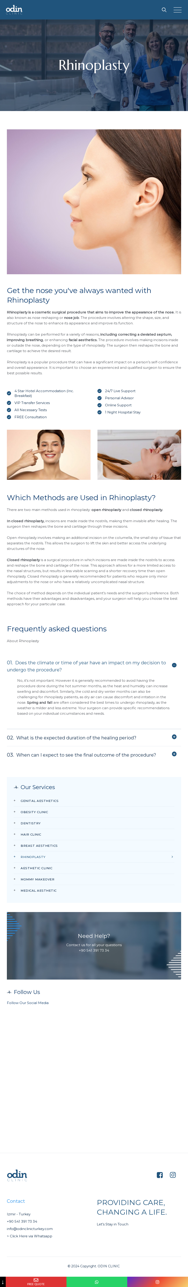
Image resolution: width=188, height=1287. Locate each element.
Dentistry (31, 823)
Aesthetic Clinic (36, 868)
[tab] (94, 666)
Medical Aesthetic (39, 890)
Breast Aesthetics (39, 845)
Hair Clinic (31, 834)
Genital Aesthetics (39, 801)
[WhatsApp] (96, 1282)
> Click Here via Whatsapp (30, 1236)
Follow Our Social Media (28, 1003)
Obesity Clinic (34, 812)
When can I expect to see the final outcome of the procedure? (81, 755)
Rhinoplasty (33, 857)
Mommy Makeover (37, 879)
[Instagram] (157, 1282)
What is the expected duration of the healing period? (71, 738)
